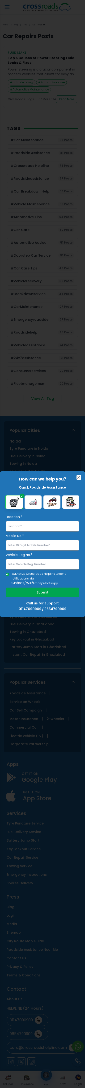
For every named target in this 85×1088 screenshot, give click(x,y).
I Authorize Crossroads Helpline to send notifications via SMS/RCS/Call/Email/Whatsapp (39, 578)
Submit (42, 592)
